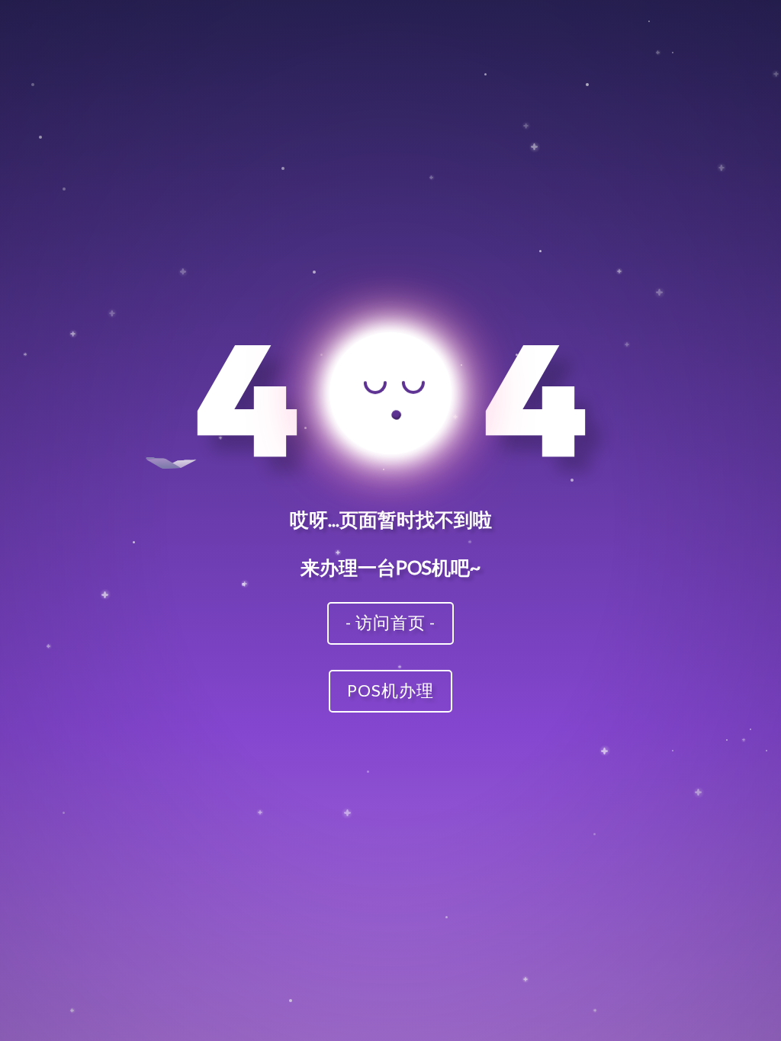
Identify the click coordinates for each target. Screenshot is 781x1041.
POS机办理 (390, 690)
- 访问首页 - (390, 622)
